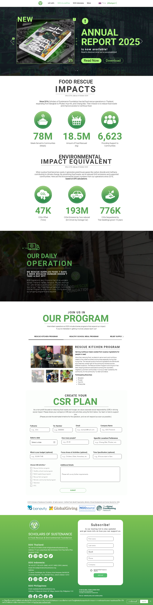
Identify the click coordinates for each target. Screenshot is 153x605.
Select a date (35, 438)
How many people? (69, 438)
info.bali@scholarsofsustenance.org (44, 568)
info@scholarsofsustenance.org (57, 547)
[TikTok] (51, 556)
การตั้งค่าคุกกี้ (133, 601)
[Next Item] (69, 357)
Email (78, 426)
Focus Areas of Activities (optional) (74, 452)
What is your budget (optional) (41, 452)
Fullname (33, 426)
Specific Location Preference (106, 438)
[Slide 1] (77, 70)
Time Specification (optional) (104, 452)
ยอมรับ (144, 601)
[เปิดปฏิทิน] (54, 442)
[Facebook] (30, 556)
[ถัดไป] (141, 41)
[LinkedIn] (41, 556)
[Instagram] (36, 556)
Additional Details (67, 465)
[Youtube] (46, 556)
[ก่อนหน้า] (11, 41)
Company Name (107, 426)
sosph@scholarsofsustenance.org (44, 589)
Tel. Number (57, 426)
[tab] (46, 336)
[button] (38, 252)
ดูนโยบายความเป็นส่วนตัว (42, 602)
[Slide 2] (75, 70)
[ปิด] (150, 601)
